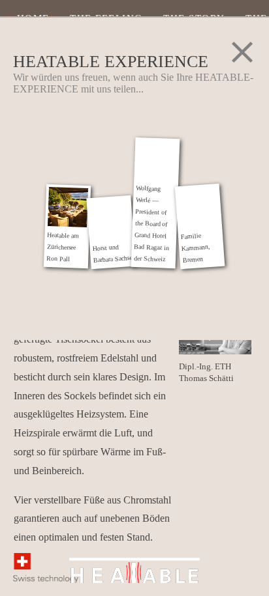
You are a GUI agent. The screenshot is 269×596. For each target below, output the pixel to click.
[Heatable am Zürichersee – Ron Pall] (67, 206)
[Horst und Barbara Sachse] (110, 218)
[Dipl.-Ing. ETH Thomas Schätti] (215, 351)
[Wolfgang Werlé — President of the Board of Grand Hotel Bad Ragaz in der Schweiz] (156, 159)
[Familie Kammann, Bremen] (198, 206)
